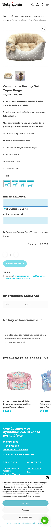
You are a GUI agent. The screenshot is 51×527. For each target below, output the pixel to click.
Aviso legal (42, 523)
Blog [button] (28, 472)
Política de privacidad (29, 523)
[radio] (7, 183)
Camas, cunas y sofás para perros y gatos (24, 277)
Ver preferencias (25, 517)
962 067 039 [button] (12, 446)
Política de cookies (13, 523)
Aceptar (25, 503)
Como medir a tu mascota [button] (11, 469)
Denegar (25, 510)
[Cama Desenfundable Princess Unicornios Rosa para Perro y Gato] (19, 380)
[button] (47, 478)
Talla (7, 176)
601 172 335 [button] (12, 442)
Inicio (5, 16)
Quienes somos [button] (33, 468)
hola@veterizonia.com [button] (15, 449)
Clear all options (11, 244)
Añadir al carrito (15, 263)
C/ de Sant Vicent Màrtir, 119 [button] (18, 455)
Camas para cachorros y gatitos (26, 276)
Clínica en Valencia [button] (11, 474)
